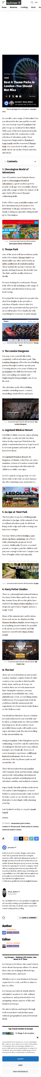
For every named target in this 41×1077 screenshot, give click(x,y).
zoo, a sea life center (23, 202)
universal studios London (11, 830)
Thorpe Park (24, 257)
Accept (21, 1059)
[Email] (16, 96)
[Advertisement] (20, 31)
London (27, 124)
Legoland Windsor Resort (16, 457)
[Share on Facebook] (9, 96)
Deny (20, 1065)
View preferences (20, 1072)
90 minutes (7, 372)
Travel (6, 78)
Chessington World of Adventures (20, 243)
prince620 (18, 102)
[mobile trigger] (4, 2)
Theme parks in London (29, 827)
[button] (37, 1037)
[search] (32, 2)
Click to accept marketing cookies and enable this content (20, 497)
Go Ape (16, 520)
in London (29, 769)
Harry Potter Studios (23, 604)
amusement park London (20, 823)
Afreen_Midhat (28, 102)
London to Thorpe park (11, 827)
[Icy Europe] (13, 2)
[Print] (20, 96)
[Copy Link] (31, 839)
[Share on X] (13, 96)
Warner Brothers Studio (13, 622)
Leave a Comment (29, 918)
